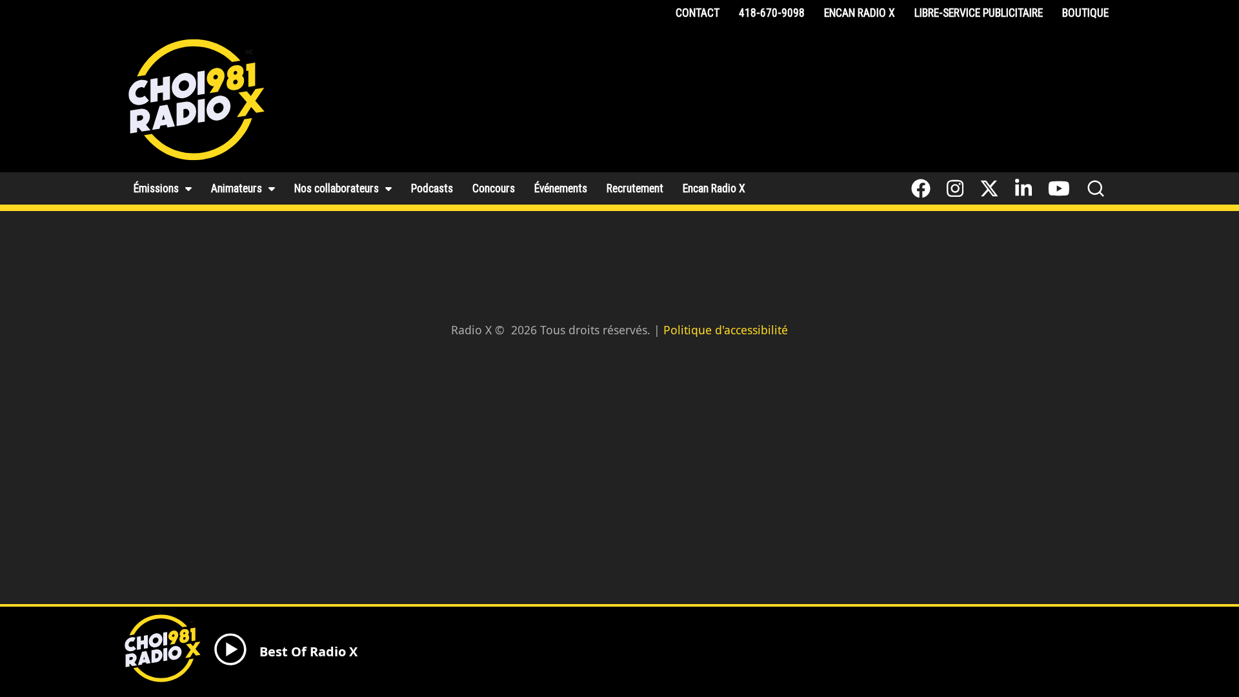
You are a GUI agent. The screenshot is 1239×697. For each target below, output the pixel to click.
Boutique (1085, 12)
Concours (493, 188)
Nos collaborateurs (336, 188)
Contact (698, 12)
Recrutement (635, 188)
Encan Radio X (859, 12)
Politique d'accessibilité (725, 330)
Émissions (156, 188)
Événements (560, 188)
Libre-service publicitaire (978, 12)
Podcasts (432, 188)
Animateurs (236, 188)
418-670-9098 (772, 12)
